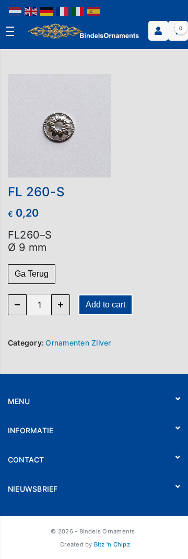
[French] (62, 10)
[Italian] (78, 10)
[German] (47, 10)
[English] (31, 10)
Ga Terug (32, 273)
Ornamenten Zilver (78, 342)
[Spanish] (94, 10)
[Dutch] (15, 10)
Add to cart (105, 304)
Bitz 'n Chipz (112, 544)
